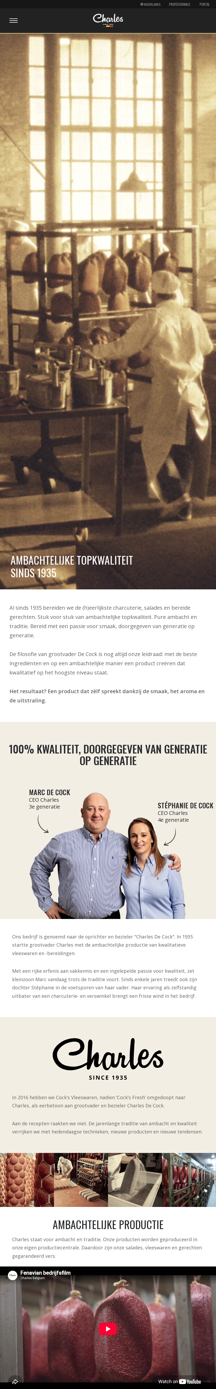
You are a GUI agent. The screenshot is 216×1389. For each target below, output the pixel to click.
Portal (205, 4)
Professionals (179, 4)
